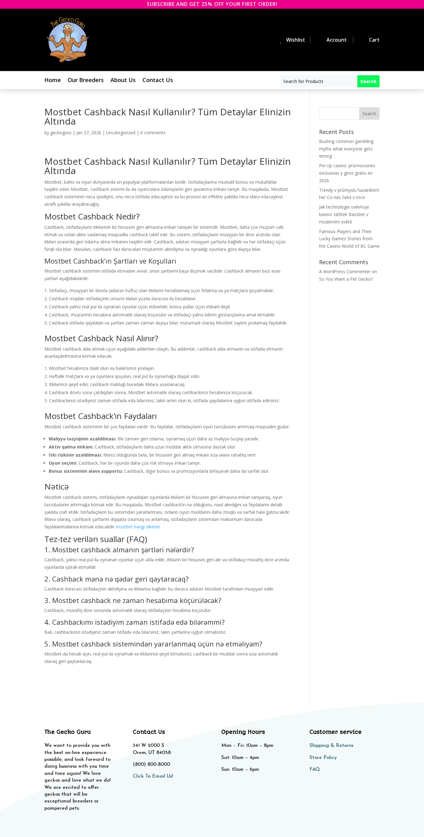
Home (52, 81)
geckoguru (60, 133)
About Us (123, 81)
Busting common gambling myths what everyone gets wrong (346, 148)
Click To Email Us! (153, 776)
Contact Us (157, 81)
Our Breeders (86, 81)
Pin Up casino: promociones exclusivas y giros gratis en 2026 (347, 173)
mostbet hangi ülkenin (137, 527)
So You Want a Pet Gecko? (346, 279)
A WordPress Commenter (345, 271)
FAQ (314, 769)
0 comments (153, 133)
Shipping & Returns (331, 745)
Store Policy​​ (323, 757)
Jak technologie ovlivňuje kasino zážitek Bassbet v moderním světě (344, 214)
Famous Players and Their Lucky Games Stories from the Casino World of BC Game (349, 238)
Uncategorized (120, 133)
